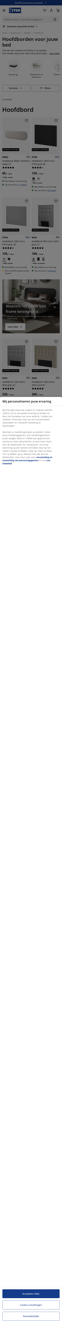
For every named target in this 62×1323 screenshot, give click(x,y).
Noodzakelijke (31, 1316)
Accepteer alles (31, 1293)
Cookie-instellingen (31, 1305)
